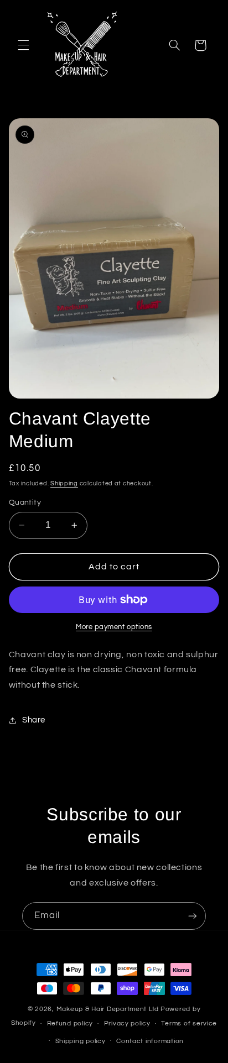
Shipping (64, 483)
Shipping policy (80, 1041)
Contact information (150, 1041)
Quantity (25, 502)
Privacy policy (127, 1023)
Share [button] (33, 720)
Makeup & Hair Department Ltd (107, 1009)
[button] (23, 45)
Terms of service (189, 1023)
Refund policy (70, 1023)
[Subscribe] (192, 915)
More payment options (114, 627)
